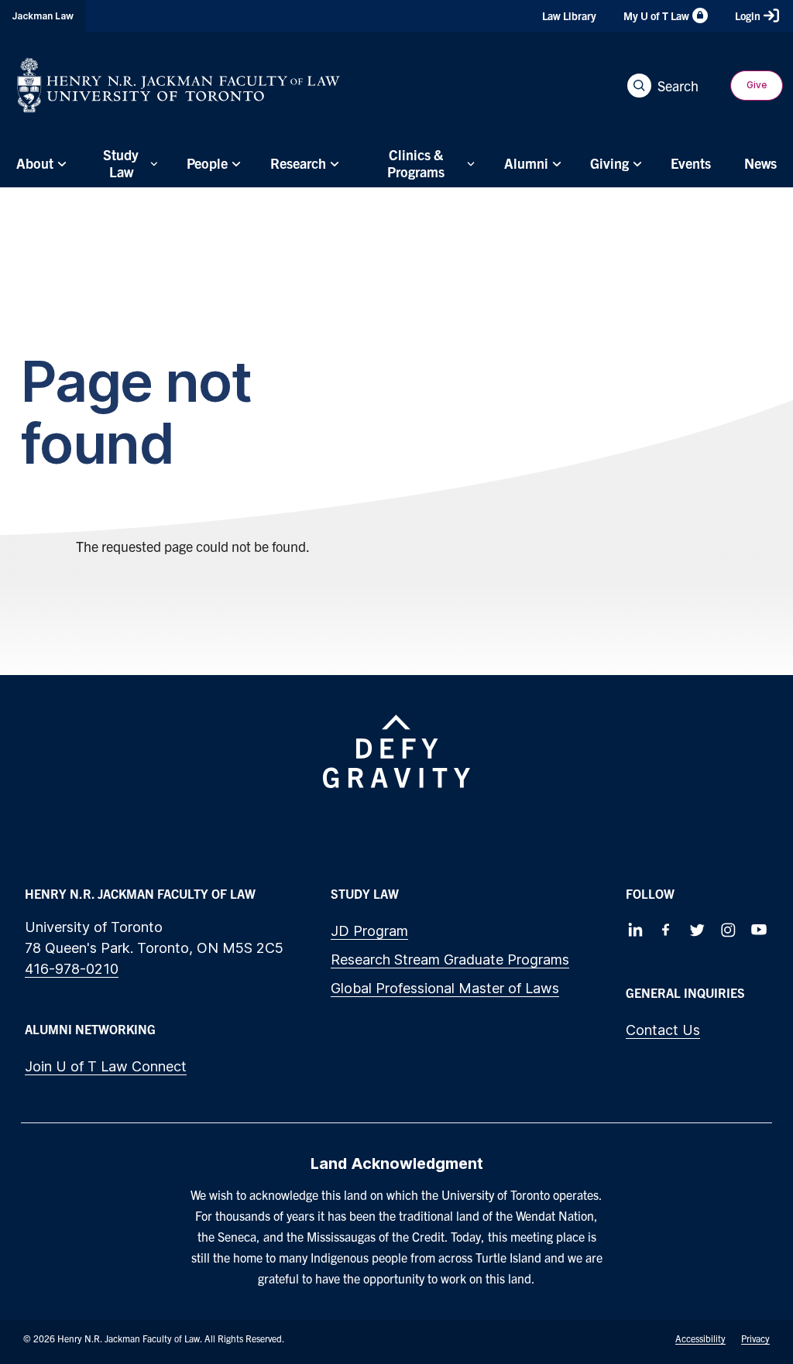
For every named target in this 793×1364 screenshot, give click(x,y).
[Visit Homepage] (178, 85)
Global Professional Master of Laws (445, 988)
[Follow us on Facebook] (666, 930)
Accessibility (700, 1338)
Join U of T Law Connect (106, 1066)
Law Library (569, 15)
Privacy (755, 1338)
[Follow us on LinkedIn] (635, 930)
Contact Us (663, 1030)
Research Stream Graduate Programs (450, 959)
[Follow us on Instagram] (728, 930)
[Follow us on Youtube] (759, 930)
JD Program (369, 931)
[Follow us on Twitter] (697, 930)
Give (757, 85)
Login (747, 15)
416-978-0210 (71, 969)
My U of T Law (656, 15)
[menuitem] (39, 163)
